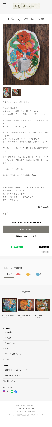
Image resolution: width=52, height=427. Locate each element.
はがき (7, 359)
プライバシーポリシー (26, 408)
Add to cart (26, 229)
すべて (9, 274)
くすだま (8, 338)
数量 (4, 214)
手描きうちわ (10, 343)
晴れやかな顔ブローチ (13, 354)
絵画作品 (8, 332)
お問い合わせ (10, 381)
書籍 (6, 349)
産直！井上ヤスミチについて (16, 370)
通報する (45, 252)
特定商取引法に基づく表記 (15, 375)
